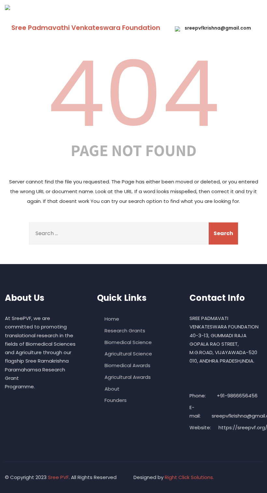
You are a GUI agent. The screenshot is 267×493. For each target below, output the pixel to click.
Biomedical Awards (127, 365)
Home (112, 318)
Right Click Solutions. (189, 477)
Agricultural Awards (128, 377)
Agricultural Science (128, 353)
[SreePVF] (7, 7)
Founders (116, 400)
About (112, 388)
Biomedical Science (128, 342)
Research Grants (125, 330)
